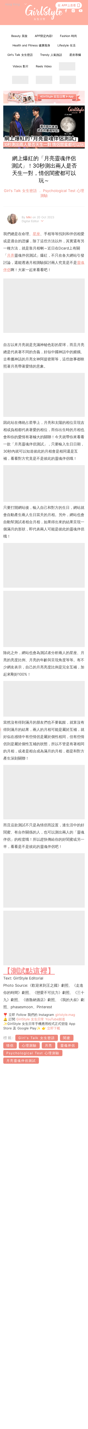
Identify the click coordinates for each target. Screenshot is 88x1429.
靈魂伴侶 (67, 1045)
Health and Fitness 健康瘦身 (31, 45)
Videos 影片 (20, 66)
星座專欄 (75, 54)
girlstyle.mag (65, 1015)
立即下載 (53, 1028)
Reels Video (44, 66)
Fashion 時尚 (68, 36)
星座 (36, 234)
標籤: (8, 1038)
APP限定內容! (44, 36)
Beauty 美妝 (19, 36)
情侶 (10, 1045)
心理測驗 (29, 1045)
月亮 (10, 255)
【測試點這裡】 (29, 970)
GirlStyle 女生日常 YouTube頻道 (40, 1019)
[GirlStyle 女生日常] (44, 12)
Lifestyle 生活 (67, 45)
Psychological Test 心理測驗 (32, 1053)
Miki (29, 217)
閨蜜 (66, 1038)
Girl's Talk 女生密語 (20, 54)
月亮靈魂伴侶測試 (21, 1061)
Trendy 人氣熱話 (51, 54)
